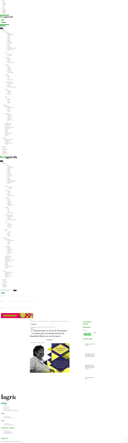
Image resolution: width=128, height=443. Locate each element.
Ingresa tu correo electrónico (89, 332)
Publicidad (4, 151)
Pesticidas (9, 114)
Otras (6, 135)
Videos (4, 147)
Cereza (9, 38)
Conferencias (5, 281)
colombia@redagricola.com (8, 432)
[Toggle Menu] (1, 28)
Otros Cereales (10, 79)
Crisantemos (10, 91)
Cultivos (4, 30)
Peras (9, 50)
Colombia (4, 3)
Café (8, 100)
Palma (9, 84)
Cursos (4, 150)
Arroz (9, 78)
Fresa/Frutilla (10, 43)
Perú (3, 1)
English (4, 5)
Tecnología (5, 105)
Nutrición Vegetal (8, 123)
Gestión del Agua (11, 107)
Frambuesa (10, 174)
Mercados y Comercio (9, 139)
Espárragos (10, 69)
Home (4, 29)
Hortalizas (7, 197)
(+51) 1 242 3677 (6, 423)
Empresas (4, 146)
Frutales (6, 32)
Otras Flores (10, 94)
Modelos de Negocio (8, 142)
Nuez (8, 61)
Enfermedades (10, 119)
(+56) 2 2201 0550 (7, 416)
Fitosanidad (7, 113)
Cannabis (9, 99)
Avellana (9, 60)
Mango (9, 45)
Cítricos (9, 40)
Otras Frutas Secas (11, 62)
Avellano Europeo (11, 34)
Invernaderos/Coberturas (9, 127)
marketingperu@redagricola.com (9, 424)
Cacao (9, 101)
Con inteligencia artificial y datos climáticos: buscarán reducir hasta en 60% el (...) (90, 355)
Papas (9, 67)
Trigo (8, 208)
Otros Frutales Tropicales (12, 48)
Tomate (9, 66)
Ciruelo (9, 39)
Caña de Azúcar (10, 83)
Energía (9, 110)
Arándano (9, 33)
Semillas (9, 102)
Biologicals (5, 153)
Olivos (6, 96)
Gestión (4, 270)
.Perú (31, 320)
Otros (6, 97)
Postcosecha (7, 128)
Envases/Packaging (8, 133)
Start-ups (7, 144)
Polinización (10, 117)
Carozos (9, 37)
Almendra (9, 191)
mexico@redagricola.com (8, 433)
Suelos (6, 130)
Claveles (9, 93)
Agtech (6, 129)
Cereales (6, 74)
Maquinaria (7, 125)
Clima (9, 111)
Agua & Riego (7, 106)
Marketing (7, 141)
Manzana (9, 46)
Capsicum (9, 71)
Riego (9, 108)
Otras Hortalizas (10, 72)
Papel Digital (5, 152)
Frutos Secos (7, 57)
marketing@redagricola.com (8, 417)
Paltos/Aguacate (10, 49)
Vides (6, 52)
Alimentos (7, 134)
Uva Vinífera (10, 55)
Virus (8, 253)
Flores (6, 89)
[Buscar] (15, 290)
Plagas (9, 118)
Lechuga (9, 68)
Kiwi (8, 44)
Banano (9, 35)
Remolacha (9, 85)
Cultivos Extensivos (8, 82)
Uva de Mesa (10, 54)
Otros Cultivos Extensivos (12, 86)
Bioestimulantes (8, 124)
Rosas (9, 90)
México (4, 4)
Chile (4, 0)
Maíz (8, 77)
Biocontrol (9, 116)
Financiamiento (8, 140)
